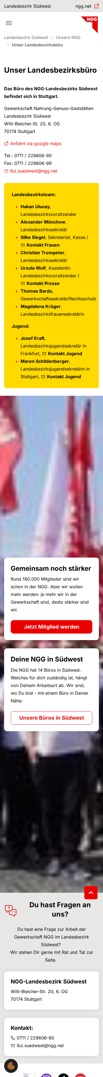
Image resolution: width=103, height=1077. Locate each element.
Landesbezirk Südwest (27, 6)
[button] (11, 1065)
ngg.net (83, 6)
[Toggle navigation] (8, 23)
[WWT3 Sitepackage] (89, 23)
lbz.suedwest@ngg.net (33, 171)
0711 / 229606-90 (35, 1038)
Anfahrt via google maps (35, 143)
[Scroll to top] (91, 892)
